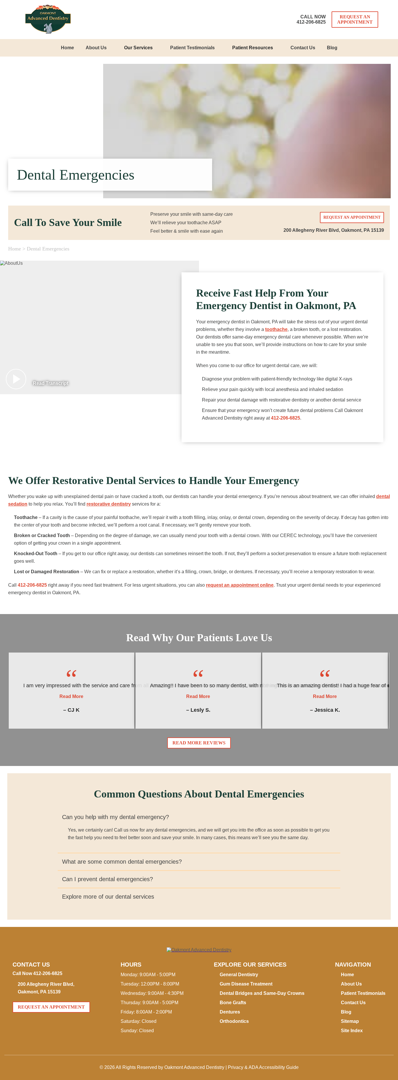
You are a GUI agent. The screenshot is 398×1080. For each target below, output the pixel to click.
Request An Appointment (355, 19)
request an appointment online (240, 585)
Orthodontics (234, 1021)
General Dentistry (239, 974)
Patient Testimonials (192, 47)
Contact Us (302, 47)
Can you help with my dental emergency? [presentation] (115, 817)
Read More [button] (71, 696)
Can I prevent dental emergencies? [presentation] (107, 879)
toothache (276, 329)
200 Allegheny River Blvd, (333, 230)
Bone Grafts (233, 1002)
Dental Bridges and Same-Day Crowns (262, 993)
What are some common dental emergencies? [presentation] (122, 861)
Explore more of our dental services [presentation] (108, 896)
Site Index (352, 1030)
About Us (96, 47)
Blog (332, 47)
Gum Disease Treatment (246, 983)
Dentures (230, 1011)
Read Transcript (50, 383)
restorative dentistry (109, 504)
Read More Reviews (199, 742)
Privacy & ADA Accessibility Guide (263, 1067)
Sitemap (350, 1021)
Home (67, 47)
